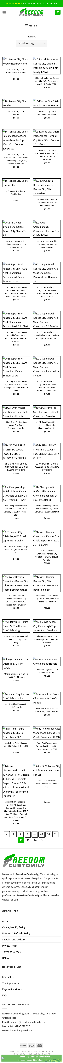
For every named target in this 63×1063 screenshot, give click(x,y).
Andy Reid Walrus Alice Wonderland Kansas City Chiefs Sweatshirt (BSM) (46, 745)
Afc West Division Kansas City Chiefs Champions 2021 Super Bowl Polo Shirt (47, 597)
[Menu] (4, 12)
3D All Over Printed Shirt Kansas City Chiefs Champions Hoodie (16, 424)
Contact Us (8, 977)
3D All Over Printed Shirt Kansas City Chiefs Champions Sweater (46, 424)
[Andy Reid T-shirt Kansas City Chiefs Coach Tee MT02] (16, 732)
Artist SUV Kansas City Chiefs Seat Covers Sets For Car (47, 782)
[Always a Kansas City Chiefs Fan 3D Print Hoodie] (16, 663)
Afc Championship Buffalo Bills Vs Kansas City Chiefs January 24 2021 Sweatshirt (47, 507)
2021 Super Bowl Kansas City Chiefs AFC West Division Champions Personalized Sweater (47, 383)
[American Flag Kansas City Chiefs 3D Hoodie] (47, 661)
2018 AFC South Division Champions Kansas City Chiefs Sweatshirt (47, 201)
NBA (30, 1051)
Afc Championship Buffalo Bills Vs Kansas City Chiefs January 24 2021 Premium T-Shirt (16, 507)
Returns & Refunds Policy (16, 933)
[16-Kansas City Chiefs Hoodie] (16, 103)
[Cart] (58, 12)
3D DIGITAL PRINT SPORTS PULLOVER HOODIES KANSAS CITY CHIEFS (47, 465)
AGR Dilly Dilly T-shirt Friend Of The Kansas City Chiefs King (16, 638)
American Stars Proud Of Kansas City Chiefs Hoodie (46, 710)
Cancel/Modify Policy (13, 927)
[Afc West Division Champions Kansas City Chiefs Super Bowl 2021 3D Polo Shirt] (47, 538)
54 (35, 840)
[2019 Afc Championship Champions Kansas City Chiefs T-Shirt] (47, 228)
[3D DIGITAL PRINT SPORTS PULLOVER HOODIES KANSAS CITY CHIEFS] (47, 451)
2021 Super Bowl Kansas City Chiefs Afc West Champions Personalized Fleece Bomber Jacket (16, 289)
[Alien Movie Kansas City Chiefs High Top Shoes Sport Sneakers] (47, 626)
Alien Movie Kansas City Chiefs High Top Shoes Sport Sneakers (46, 638)
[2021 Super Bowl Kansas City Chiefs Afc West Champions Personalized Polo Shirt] (16, 319)
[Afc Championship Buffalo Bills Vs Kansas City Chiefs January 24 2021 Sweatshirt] (47, 493)
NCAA (41, 1051)
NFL (18, 1051)
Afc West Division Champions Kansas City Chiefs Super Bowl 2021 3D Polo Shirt (46, 552)
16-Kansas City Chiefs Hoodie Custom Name (47, 113)
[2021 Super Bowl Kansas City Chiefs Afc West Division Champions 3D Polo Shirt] (47, 319)
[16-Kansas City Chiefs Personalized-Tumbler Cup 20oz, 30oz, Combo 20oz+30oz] (47, 137)
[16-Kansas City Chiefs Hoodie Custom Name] (47, 103)
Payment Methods (12, 989)
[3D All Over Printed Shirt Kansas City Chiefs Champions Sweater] (47, 412)
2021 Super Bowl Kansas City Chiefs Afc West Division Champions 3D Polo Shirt (46, 334)
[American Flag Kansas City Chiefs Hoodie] (16, 696)
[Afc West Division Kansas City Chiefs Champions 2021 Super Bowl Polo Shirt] (47, 583)
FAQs (5, 995)
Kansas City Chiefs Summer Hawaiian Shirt (35, 1056)
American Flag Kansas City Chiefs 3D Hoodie (46, 671)
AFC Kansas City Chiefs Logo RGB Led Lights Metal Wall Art (16, 548)
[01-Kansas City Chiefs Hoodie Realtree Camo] (16, 61)
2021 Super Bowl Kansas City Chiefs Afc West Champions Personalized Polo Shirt (16, 334)
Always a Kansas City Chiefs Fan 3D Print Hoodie (16, 675)
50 (48, 834)
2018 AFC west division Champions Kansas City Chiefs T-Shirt (16, 243)
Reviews (46, 1053)
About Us (7, 921)
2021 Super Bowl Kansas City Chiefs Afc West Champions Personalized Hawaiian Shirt (47, 289)
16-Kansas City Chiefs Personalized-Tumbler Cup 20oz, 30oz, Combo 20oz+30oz (46, 152)
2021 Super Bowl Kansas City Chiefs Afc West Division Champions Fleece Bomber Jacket (16, 383)
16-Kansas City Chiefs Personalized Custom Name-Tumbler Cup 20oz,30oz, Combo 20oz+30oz (16, 156)
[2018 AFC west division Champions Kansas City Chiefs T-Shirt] (16, 228)
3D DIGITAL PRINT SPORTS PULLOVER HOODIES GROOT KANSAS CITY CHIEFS (16, 465)
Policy (49, 1051)
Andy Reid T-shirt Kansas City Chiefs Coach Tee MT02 (16, 744)
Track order (19, 1053)
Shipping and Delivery (13, 939)
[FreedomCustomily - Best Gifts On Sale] (31, 12)
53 (28, 840)
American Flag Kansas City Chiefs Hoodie (16, 705)
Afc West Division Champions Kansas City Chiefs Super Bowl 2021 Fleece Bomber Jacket (16, 597)
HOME (12, 1051)
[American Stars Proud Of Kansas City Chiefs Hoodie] (47, 698)
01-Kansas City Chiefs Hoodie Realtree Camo (16, 71)
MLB (24, 1051)
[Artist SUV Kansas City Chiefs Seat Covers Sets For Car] (47, 770)
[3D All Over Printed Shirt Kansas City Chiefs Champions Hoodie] (16, 412)
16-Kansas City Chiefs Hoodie (16, 113)
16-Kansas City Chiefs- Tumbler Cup (16, 192)
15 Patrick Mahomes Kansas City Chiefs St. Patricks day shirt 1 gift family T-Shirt (47, 80)
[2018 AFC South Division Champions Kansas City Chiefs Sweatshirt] (47, 187)
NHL (35, 1051)
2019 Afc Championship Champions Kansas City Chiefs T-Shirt (47, 243)
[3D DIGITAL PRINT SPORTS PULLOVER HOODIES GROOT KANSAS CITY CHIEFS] (16, 451)
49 (41, 834)
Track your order (11, 983)
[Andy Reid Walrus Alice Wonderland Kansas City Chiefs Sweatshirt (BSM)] (47, 732)
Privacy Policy (9, 945)
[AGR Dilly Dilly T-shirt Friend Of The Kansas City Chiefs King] (16, 626)
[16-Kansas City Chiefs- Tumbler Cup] (16, 183)
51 (55, 834)
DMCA (5, 958)
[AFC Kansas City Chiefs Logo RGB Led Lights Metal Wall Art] (16, 536)
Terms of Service (11, 951)
